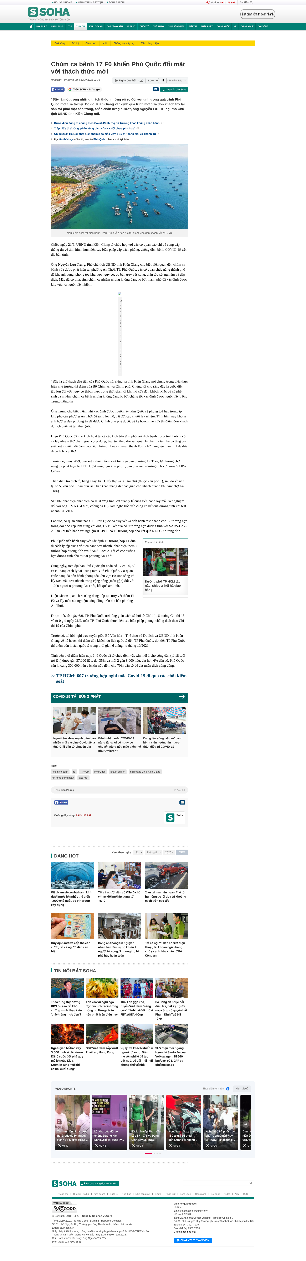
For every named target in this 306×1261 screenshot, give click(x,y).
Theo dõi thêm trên (213, 1088)
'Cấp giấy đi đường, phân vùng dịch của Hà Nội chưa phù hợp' (95, 128)
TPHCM (84, 771)
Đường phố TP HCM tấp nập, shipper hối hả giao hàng (163, 586)
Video (227, 1194)
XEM (182, 852)
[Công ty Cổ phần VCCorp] (102, 1207)
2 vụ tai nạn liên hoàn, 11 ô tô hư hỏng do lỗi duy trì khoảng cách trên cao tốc (165, 897)
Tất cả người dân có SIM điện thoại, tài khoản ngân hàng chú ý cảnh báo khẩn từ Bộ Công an (165, 949)
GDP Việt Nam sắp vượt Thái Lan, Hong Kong (102, 1050)
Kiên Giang (101, 245)
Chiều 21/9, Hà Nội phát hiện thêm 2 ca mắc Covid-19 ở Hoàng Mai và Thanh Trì (105, 133)
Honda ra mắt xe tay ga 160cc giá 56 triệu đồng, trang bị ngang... (183, 1136)
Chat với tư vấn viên (194, 1240)
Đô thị (75, 43)
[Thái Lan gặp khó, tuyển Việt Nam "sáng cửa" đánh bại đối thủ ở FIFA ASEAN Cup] (137, 988)
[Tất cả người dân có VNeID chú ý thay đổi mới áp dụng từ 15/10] (119, 875)
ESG (70, 26)
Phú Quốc (99, 139)
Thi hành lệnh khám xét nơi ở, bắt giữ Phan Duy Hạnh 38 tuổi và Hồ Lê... (72, 1136)
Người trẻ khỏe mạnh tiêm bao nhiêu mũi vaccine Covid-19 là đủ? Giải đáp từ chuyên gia (74, 742)
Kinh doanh (96, 26)
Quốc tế (144, 26)
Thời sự (80, 26)
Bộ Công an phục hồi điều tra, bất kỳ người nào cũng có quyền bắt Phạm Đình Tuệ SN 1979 (171, 1010)
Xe (235, 26)
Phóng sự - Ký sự (124, 43)
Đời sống (263, 26)
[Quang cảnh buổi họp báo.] (119, 294)
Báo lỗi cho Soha (176, 89)
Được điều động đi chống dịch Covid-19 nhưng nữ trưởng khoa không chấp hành (107, 123)
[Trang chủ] (49, 14)
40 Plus (131, 26)
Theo (119, 790)
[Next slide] (246, 1124)
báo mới (83, 777)
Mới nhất (41, 26)
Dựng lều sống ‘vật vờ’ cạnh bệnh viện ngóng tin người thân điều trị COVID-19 (162, 742)
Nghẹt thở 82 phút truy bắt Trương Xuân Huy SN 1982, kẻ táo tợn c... (220, 1136)
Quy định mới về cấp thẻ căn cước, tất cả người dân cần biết (70, 947)
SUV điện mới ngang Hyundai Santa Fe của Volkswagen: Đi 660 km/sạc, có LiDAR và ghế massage (170, 1056)
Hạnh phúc (57, 26)
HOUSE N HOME (63, 2)
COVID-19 (173, 249)
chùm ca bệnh (60, 771)
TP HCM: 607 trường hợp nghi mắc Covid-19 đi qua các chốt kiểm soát (121, 678)
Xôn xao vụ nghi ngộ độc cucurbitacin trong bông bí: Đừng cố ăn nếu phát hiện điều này (102, 1008)
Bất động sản (115, 26)
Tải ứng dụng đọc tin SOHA (101, 1183)
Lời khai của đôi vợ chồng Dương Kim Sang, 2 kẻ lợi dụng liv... (109, 1136)
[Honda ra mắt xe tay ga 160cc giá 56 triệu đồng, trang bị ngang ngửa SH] (183, 1123)
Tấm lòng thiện (150, 43)
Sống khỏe (223, 26)
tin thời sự (66, 139)
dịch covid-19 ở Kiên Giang (145, 771)
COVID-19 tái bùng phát (77, 696)
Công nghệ (247, 26)
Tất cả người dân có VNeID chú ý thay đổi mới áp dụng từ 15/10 (119, 897)
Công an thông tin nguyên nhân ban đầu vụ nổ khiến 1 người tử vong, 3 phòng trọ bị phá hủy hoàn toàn (118, 949)
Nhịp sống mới (176, 26)
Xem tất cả (242, 1088)
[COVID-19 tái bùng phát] (182, 697)
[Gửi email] (156, 89)
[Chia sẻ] (58, 89)
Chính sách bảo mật (185, 1231)
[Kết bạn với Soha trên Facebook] (170, 817)
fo (74, 771)
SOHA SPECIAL (117, 2)
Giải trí (192, 26)
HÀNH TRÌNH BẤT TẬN (90, 2)
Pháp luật (207, 26)
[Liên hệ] (182, 802)
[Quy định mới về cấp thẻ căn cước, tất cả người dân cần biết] (72, 926)
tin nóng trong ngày (63, 777)
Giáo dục (91, 43)
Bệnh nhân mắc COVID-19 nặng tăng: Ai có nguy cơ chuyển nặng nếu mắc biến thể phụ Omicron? (119, 744)
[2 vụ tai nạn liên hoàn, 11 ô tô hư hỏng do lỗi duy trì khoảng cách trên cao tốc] (166, 875)
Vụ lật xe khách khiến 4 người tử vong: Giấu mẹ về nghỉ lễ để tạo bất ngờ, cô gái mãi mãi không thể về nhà (137, 1056)
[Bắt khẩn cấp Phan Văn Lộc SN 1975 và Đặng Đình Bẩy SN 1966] (146, 1123)
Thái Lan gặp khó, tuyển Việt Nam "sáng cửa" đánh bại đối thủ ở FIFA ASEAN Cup (137, 1008)
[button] (148, 1153)
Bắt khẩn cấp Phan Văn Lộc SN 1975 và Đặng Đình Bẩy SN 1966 (146, 1136)
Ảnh (237, 1194)
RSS (245, 1194)
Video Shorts (65, 1088)
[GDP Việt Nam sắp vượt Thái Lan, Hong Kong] (102, 1034)
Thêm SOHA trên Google (86, 89)
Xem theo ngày (121, 852)
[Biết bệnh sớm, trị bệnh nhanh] (257, 14)
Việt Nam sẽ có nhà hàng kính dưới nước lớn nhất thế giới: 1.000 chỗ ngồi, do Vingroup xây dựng (71, 899)
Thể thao (158, 26)
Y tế (105, 43)
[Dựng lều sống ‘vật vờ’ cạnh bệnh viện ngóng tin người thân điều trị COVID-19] (164, 720)
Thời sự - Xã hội (81, 1194)
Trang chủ (63, 1194)
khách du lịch (118, 771)
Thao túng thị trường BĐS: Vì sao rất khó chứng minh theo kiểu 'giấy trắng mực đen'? (66, 1008)
